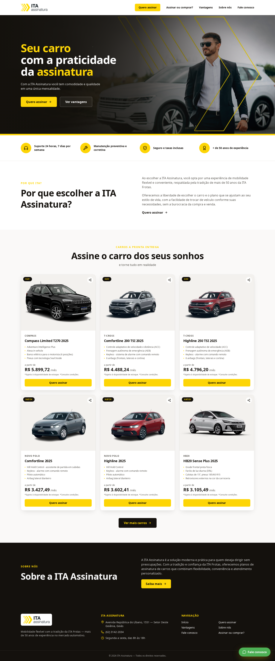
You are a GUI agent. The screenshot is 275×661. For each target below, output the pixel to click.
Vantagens (206, 7)
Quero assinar (148, 7)
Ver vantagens (76, 102)
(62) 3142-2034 (115, 632)
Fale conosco (246, 7)
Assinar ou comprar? (179, 7)
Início (184, 622)
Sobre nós (225, 7)
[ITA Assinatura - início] (34, 7)
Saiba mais (154, 584)
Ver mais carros (135, 523)
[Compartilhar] (90, 280)
